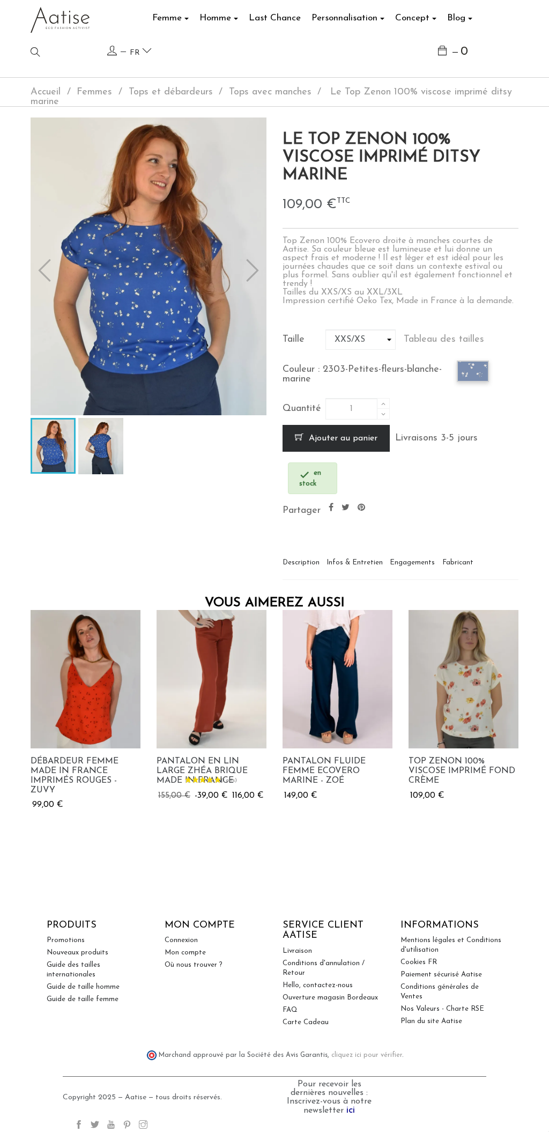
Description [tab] (301, 562)
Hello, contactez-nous (318, 985)
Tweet (346, 508)
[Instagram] (143, 1126)
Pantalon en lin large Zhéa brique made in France (202, 771)
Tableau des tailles (444, 339)
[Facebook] (79, 1126)
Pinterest (361, 508)
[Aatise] (60, 19)
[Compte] (112, 51)
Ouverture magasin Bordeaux (330, 997)
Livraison (297, 950)
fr (136, 53)
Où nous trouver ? (193, 964)
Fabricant (457, 562)
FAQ (290, 1009)
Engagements (412, 562)
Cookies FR (418, 962)
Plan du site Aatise (431, 1021)
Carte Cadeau (306, 1022)
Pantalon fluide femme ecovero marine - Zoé (324, 771)
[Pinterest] (127, 1126)
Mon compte (185, 952)
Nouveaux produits (77, 952)
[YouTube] (111, 1126)
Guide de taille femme (82, 999)
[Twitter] (95, 1126)
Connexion (181, 940)
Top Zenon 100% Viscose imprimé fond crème (462, 771)
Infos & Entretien (355, 562)
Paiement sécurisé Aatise (441, 974)
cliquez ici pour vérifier (366, 1055)
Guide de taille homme (83, 986)
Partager (331, 508)
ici (350, 1110)
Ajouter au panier (341, 438)
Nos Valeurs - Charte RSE (442, 1008)
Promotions (66, 940)
